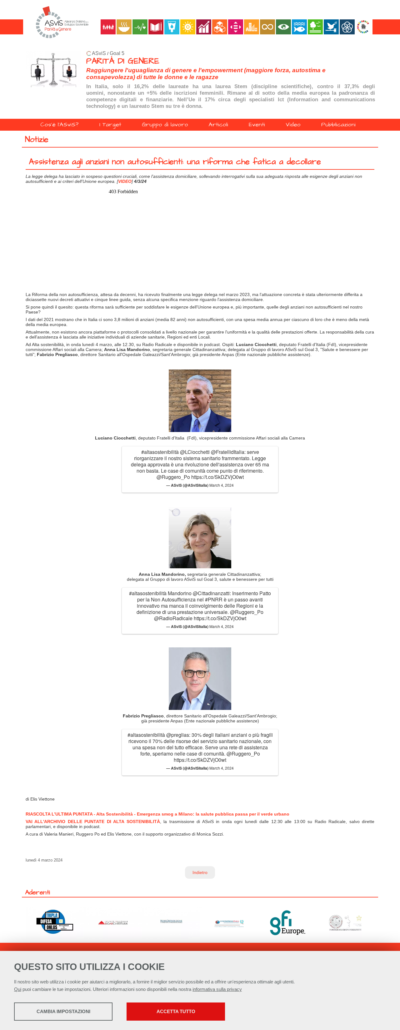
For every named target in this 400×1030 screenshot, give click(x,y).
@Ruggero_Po (173, 476)
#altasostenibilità (160, 451)
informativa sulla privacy (217, 989)
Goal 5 (117, 53)
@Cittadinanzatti (211, 593)
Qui (17, 989)
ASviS (99, 53)
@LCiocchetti (195, 451)
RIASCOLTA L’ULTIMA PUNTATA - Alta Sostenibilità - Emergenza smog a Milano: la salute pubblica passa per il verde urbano (157, 813)
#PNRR (213, 599)
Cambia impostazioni (63, 1011)
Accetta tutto (176, 1011)
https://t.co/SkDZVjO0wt (217, 476)
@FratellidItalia (227, 451)
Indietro (200, 872)
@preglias (177, 734)
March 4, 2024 (221, 485)
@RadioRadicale (173, 618)
